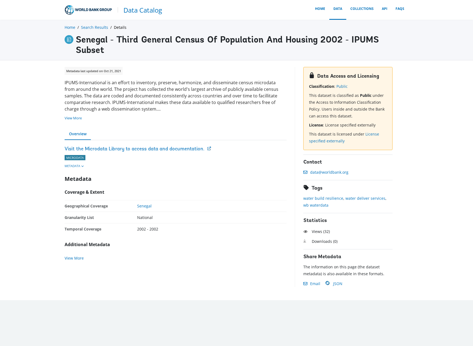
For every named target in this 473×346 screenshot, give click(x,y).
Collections (362, 8)
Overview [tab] (77, 133)
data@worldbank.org (329, 172)
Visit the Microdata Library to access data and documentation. (134, 149)
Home (320, 8)
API (384, 8)
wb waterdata (315, 205)
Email (315, 283)
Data (337, 8)
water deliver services (365, 198)
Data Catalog (142, 10)
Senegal (144, 206)
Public (342, 86)
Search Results (94, 27)
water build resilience (323, 198)
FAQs (400, 8)
